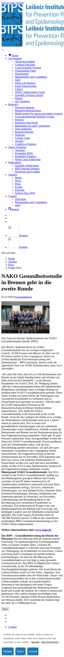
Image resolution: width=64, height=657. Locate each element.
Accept (33, 651)
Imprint (35, 642)
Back (5, 609)
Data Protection (49, 642)
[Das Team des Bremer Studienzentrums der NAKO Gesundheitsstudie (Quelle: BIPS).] (25, 332)
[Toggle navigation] (2, 49)
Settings (7, 651)
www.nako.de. (43, 529)
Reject (20, 651)
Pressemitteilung (23, 297)
